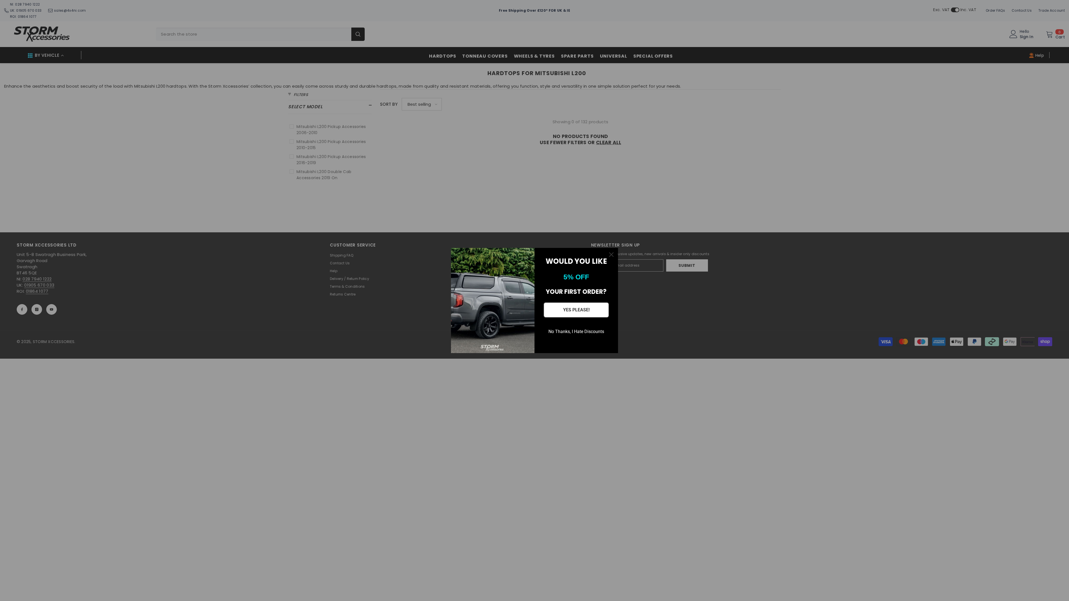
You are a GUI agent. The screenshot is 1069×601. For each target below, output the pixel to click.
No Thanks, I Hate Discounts (576, 331)
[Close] (611, 254)
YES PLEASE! (576, 309)
